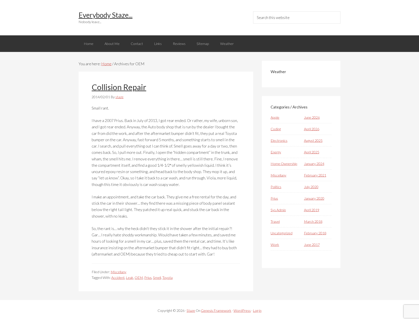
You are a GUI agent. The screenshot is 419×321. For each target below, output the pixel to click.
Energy (276, 152)
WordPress (242, 310)
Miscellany (118, 272)
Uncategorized (281, 233)
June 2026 (312, 117)
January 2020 (314, 198)
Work (275, 244)
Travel (275, 221)
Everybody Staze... (105, 15)
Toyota (167, 277)
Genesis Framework (216, 310)
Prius (148, 277)
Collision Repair (119, 87)
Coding (276, 129)
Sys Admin (278, 210)
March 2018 (313, 221)
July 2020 (311, 187)
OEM (139, 277)
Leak (129, 277)
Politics (276, 187)
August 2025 (313, 140)
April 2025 (311, 152)
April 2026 (311, 129)
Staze (191, 310)
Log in (257, 310)
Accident (118, 277)
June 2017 (312, 244)
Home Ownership (284, 163)
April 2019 (311, 210)
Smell (157, 277)
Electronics (279, 140)
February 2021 (315, 175)
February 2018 (315, 233)
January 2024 (314, 163)
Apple (275, 117)
